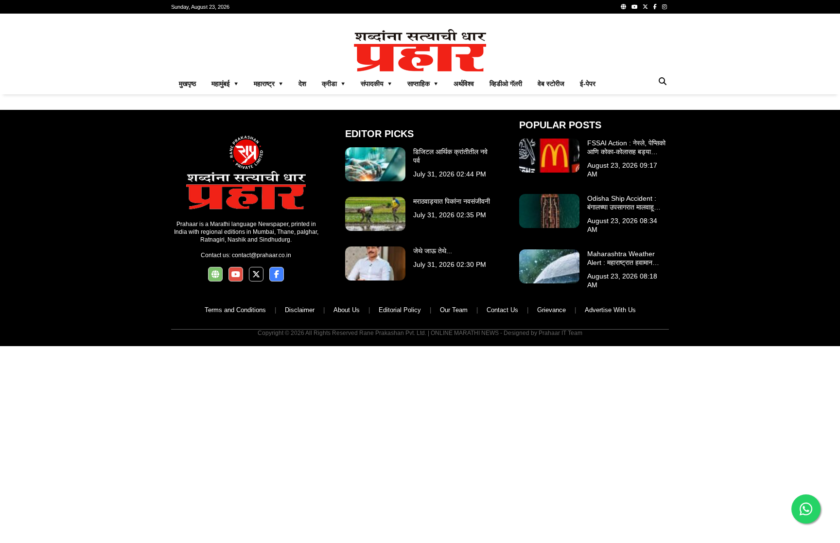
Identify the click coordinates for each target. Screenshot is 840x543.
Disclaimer (300, 310)
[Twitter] (645, 7)
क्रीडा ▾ (333, 84)
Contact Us (502, 310)
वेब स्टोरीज (551, 84)
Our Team (454, 310)
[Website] (623, 7)
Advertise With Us (610, 310)
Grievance (551, 310)
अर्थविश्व (464, 84)
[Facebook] (655, 7)
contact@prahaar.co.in (261, 255)
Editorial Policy (400, 310)
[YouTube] (634, 7)
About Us (346, 310)
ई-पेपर (587, 84)
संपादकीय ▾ (376, 84)
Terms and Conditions (235, 310)
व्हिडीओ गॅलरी (506, 84)
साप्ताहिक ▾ (422, 84)
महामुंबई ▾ (224, 84)
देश (302, 84)
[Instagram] (664, 7)
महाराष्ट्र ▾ (268, 84)
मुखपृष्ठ (187, 84)
